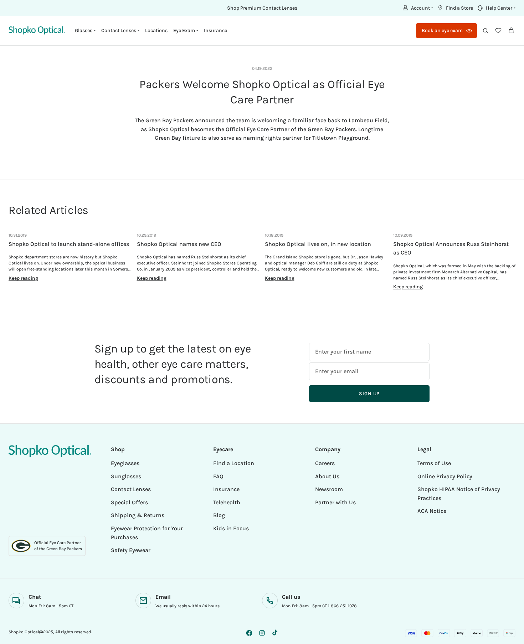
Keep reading (23, 278)
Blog (219, 515)
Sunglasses (126, 476)
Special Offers (129, 502)
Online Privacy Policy (444, 476)
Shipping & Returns (137, 515)
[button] (417, 8)
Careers (325, 463)
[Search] (485, 30)
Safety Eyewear (130, 550)
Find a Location (233, 463)
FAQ (218, 476)
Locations (156, 30)
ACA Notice (431, 511)
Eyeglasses (125, 463)
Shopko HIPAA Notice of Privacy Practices (458, 493)
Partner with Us (335, 502)
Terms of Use (434, 463)
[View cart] (511, 30)
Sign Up (369, 394)
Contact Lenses (131, 489)
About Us (327, 476)
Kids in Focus (231, 528)
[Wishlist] (498, 30)
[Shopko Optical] (37, 30)
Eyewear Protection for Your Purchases (147, 533)
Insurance (215, 30)
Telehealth (226, 502)
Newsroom (329, 489)
